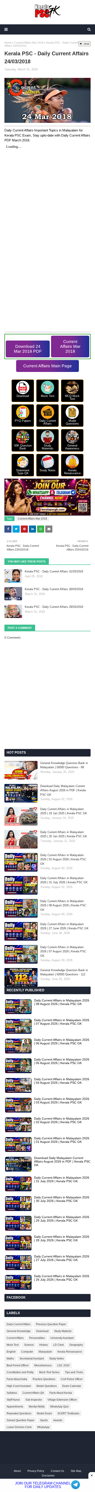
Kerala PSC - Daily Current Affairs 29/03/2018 (54, 606)
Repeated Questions (19, 1413)
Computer (27, 1351)
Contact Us (57, 1471)
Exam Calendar (71, 1386)
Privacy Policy (35, 1471)
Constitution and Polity (20, 1372)
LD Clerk (58, 1344)
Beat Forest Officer (18, 1365)
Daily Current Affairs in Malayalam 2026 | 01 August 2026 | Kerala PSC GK (63, 859)
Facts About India (17, 1379)
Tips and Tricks (74, 1372)
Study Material (62, 1331)
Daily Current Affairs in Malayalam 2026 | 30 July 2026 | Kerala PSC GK (61, 1199)
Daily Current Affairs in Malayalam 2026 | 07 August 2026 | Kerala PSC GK (63, 951)
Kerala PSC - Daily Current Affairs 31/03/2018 (54, 571)
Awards (57, 1420)
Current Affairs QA (33, 1392)
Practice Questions (44, 1379)
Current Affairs (15, 1338)
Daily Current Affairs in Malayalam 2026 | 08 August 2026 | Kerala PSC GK (63, 905)
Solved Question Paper (20, 1420)
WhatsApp (43, 1427)
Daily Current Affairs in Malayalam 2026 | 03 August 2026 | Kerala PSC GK (61, 1100)
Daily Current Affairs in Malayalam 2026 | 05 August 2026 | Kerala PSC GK (61, 1061)
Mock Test (13, 1344)
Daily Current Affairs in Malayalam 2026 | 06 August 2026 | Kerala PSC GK (61, 1041)
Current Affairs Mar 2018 (29, 42)
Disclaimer (48, 1475)
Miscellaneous (43, 1365)
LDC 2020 (63, 1365)
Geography (76, 1344)
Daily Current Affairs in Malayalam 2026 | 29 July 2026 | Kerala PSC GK (61, 1218)
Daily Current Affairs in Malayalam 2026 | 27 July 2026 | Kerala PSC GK (61, 1258)
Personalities (37, 1338)
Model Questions (46, 1386)
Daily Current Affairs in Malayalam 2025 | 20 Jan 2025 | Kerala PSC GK (63, 834)
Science (29, 1344)
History (43, 1344)
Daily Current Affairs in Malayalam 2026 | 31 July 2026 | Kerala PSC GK (64, 880)
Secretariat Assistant (31, 1358)
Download (42, 1331)
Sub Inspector (33, 1399)
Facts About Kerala (60, 1392)
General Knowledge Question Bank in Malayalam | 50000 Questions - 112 (64, 972)
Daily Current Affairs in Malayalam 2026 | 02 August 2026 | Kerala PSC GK (61, 1120)
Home (8, 42)
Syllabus (12, 1392)
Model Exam (44, 1413)
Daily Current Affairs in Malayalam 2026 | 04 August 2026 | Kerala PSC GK (61, 1080)
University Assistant (62, 1338)
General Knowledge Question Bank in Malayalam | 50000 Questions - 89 (64, 765)
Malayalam (45, 1351)
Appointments (15, 1406)
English (11, 1351)
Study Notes (56, 1358)
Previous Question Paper (51, 1324)
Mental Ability (37, 1406)
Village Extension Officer (62, 1399)
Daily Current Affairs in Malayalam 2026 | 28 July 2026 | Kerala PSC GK (61, 1238)
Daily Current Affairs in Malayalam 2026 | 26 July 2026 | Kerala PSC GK (61, 1277)
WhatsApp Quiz (59, 1406)
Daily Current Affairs (18, 1324)
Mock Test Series (49, 1372)
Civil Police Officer (72, 1379)
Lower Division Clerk (19, 1427)
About (17, 1471)
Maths (10, 1358)
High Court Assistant (19, 1386)
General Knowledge (19, 1331)
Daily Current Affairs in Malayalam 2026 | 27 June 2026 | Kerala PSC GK (64, 926)
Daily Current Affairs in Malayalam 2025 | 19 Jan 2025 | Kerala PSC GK (63, 811)
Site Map (76, 1471)
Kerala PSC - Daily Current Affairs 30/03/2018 (54, 589)
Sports (44, 1420)
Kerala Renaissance (69, 1351)
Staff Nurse (13, 1399)
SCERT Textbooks (68, 1413)
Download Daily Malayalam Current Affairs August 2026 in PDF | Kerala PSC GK (63, 790)
